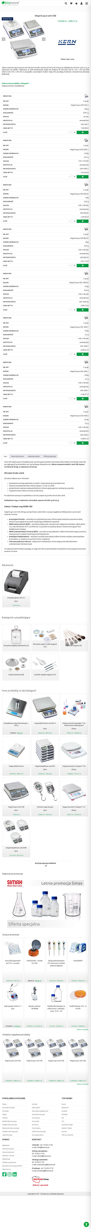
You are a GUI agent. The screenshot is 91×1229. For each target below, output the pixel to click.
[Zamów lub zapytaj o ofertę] (83, 132)
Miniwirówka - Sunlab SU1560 (13, 962)
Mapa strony (6, 1169)
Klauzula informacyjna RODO (12, 1166)
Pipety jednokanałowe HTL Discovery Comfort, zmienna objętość (34, 963)
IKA (63, 1118)
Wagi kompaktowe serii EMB (16, 848)
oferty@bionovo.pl (44, 1156)
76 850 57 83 (39, 1162)
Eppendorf (65, 1107)
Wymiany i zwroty (8, 1155)
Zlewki (4, 1114)
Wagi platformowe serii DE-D (45, 723)
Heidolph (65, 1114)
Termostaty (36, 1118)
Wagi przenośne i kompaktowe (13, 86)
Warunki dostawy (8, 1149)
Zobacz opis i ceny (67, 59)
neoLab (64, 1131)
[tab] (5, 456)
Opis (5, 456)
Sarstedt (64, 1111)
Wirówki (34, 1104)
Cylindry (5, 1118)
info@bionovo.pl (43, 1147)
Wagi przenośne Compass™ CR (74, 766)
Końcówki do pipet (8, 1107)
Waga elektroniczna (16, 766)
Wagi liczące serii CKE (13, 1061)
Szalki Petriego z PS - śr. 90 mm (56, 1007)
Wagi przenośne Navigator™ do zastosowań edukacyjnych (73, 724)
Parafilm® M (56, 961)
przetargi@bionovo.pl (45, 1171)
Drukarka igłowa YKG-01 (16, 598)
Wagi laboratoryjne (38, 1114)
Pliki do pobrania (50, 456)
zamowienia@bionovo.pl (46, 1165)
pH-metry (35, 1124)
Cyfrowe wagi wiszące (45, 807)
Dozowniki (35, 1121)
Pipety (4, 1104)
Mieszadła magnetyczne (40, 1111)
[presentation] (3, 39)
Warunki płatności (8, 1152)
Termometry (36, 1128)
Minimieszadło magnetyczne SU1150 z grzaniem (78, 1008)
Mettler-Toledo (67, 1128)
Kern (16, 601)
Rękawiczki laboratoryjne (10, 1128)
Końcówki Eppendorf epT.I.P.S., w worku (78, 962)
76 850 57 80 (48, 1145)
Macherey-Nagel (67, 1124)
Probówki (5, 1111)
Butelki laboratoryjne (9, 1121)
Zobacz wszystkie (83, 1029)
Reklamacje (6, 1159)
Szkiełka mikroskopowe (10, 1131)
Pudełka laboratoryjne (9, 1124)
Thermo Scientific (67, 1135)
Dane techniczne (17, 456)
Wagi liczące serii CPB (16, 807)
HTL (63, 1121)
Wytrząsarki (36, 1107)
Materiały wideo (34, 456)
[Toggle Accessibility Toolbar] (86, 1224)
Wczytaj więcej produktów (45, 863)
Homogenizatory (37, 1135)
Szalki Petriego (7, 1135)
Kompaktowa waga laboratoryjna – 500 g (16, 724)
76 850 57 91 (49, 1168)
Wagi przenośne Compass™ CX (73, 807)
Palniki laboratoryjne (39, 1131)
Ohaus (73, 729)
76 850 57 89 (39, 1153)
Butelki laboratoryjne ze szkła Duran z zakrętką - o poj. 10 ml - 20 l (34, 1008)
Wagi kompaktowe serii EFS (45, 766)
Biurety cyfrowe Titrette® (13, 1007)
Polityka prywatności (9, 1162)
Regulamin (5, 1145)
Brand (64, 1104)
